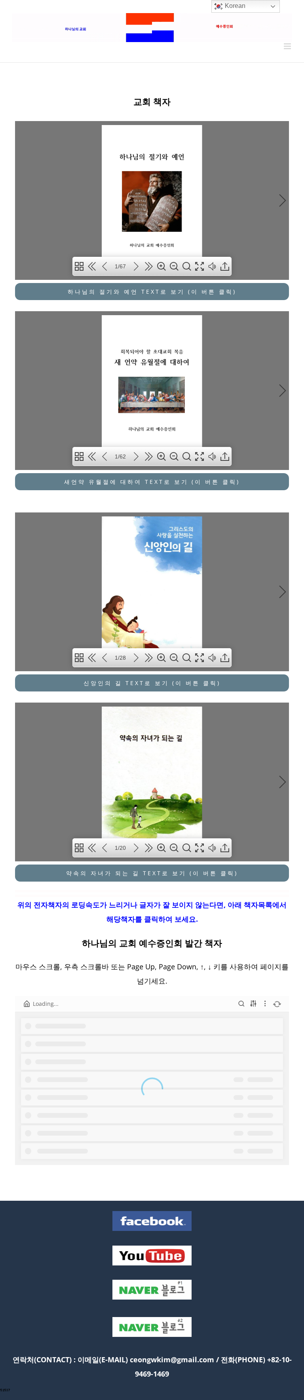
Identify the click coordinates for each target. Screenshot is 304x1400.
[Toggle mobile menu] (288, 46)
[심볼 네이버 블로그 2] (152, 1320)
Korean (234, 5)
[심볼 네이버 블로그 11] (152, 1282)
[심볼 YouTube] (152, 1248)
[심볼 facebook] (152, 1214)
